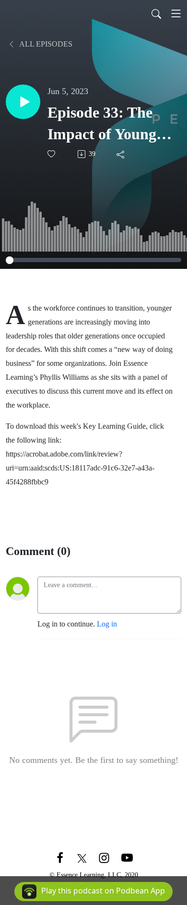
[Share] (121, 154)
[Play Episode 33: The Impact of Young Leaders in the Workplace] (23, 101)
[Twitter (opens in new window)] (82, 857)
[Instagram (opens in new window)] (104, 857)
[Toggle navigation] (176, 13)
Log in (107, 624)
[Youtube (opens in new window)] (127, 857)
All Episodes (45, 44)
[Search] (156, 13)
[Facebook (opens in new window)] (60, 857)
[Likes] (52, 154)
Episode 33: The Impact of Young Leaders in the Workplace (101, 124)
